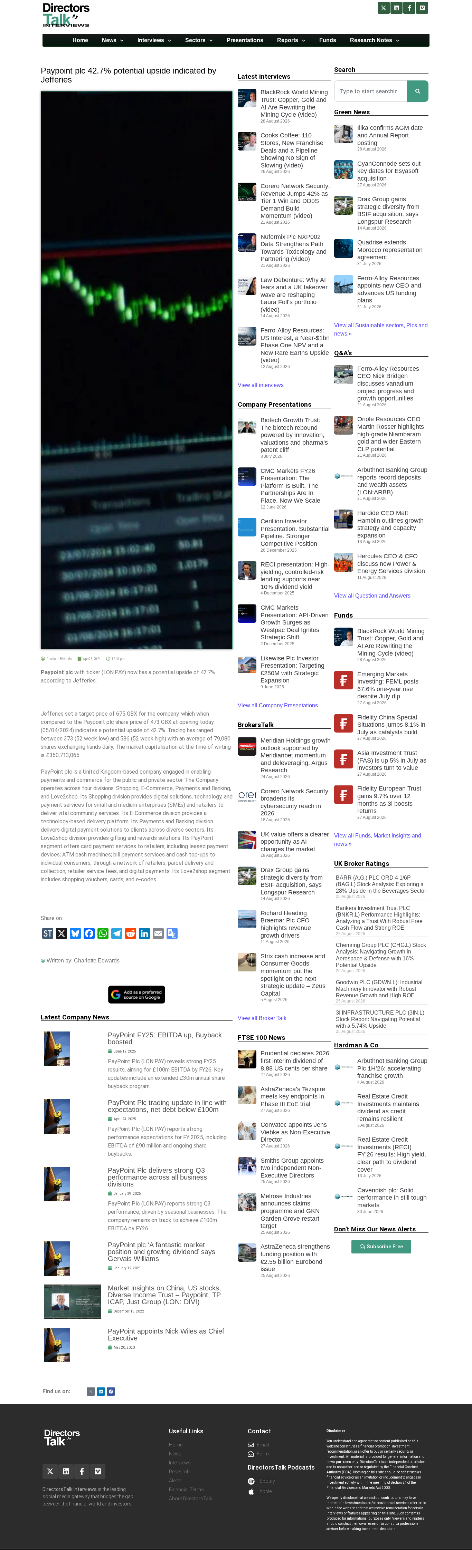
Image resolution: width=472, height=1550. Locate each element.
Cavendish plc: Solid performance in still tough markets (392, 1198)
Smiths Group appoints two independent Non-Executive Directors (292, 1168)
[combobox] (370, 91)
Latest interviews (264, 76)
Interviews (151, 40)
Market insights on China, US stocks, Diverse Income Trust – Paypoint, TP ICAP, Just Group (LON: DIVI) (164, 1295)
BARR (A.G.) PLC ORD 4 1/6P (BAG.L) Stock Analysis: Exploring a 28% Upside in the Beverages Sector (381, 884)
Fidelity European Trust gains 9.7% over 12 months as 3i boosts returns (389, 799)
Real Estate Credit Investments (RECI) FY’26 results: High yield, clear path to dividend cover (391, 1154)
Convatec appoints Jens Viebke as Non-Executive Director (295, 1132)
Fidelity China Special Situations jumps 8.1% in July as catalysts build (391, 725)
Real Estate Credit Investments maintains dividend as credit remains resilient (388, 1107)
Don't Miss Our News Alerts (375, 1229)
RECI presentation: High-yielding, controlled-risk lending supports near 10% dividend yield (295, 575)
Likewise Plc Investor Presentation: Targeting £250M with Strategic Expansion (292, 669)
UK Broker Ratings (361, 864)
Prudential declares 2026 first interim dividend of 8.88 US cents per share (295, 1061)
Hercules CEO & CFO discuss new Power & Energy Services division (391, 563)
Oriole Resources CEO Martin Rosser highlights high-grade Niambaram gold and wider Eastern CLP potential (390, 434)
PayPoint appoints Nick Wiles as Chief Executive (166, 1334)
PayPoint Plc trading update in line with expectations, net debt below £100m (167, 1106)
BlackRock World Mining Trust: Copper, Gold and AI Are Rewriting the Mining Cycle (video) (294, 103)
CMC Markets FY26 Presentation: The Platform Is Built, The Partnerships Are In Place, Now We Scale (290, 485)
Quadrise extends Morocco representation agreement (390, 250)
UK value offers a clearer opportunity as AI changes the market (295, 842)
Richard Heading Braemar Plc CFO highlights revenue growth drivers (286, 924)
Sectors (195, 40)
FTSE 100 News (261, 1038)
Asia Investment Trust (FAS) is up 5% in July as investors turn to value (391, 760)
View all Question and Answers (372, 596)
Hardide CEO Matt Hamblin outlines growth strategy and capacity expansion (390, 524)
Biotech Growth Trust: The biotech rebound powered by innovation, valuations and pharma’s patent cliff (294, 435)
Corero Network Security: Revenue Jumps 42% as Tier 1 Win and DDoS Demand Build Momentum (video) (295, 201)
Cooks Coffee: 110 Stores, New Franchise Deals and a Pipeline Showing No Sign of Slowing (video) (292, 150)
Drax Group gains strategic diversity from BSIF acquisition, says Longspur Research (292, 881)
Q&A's (343, 353)
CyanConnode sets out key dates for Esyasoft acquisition (389, 171)
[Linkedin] (396, 8)
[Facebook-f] (409, 8)
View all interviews (261, 385)
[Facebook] (111, 1391)
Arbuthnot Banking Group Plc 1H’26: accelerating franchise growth (392, 1068)
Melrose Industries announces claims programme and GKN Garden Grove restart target (290, 1211)
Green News (352, 112)
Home (80, 40)
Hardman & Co (356, 1045)
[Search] (417, 91)
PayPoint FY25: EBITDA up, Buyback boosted (165, 1038)
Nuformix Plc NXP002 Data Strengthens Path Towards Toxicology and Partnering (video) (294, 248)
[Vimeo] (422, 8)
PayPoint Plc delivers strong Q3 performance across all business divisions (157, 1177)
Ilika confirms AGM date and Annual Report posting (390, 135)
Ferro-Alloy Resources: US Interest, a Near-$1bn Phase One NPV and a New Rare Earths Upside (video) (295, 345)
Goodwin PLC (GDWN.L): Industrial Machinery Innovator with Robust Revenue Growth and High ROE (379, 988)
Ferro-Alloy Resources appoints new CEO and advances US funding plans (389, 289)
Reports (287, 40)
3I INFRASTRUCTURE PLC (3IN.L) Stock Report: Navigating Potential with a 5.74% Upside (380, 1019)
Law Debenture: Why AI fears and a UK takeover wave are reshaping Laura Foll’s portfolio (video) (294, 295)
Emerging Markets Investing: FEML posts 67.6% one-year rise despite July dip (387, 685)
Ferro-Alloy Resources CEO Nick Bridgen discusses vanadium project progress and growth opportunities (388, 383)
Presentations (245, 40)
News (109, 40)
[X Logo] (91, 1391)
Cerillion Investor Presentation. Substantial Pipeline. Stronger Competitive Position (295, 532)
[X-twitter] (384, 8)
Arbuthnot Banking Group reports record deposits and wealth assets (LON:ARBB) (392, 481)
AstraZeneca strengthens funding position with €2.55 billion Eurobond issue (295, 1257)
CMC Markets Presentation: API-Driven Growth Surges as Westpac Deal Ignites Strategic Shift (295, 622)
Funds (327, 40)
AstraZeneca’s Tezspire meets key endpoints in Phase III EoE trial (293, 1096)
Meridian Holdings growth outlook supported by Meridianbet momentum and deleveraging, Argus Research (296, 755)
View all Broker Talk (262, 1018)
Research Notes (371, 40)
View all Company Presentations (278, 705)
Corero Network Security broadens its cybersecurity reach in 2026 (294, 802)
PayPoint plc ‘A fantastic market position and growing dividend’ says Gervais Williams (161, 1251)
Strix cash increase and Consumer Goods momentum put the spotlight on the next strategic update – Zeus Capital (293, 975)
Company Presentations (274, 404)
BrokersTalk (256, 725)
